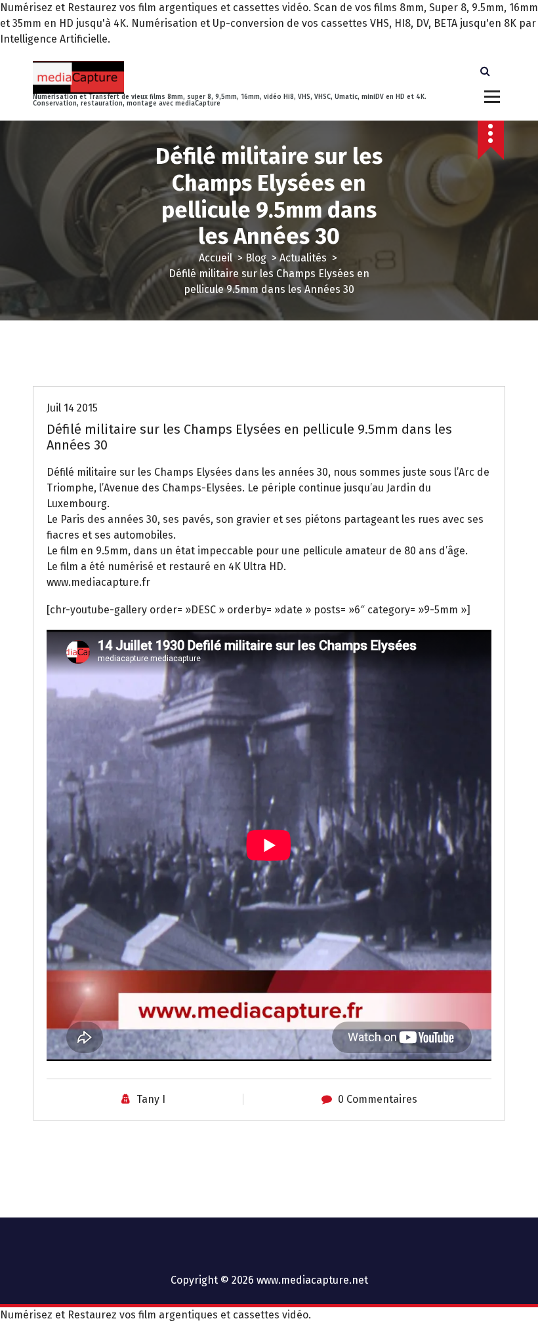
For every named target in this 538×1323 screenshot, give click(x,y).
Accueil (215, 258)
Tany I (150, 1099)
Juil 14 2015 (72, 408)
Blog (255, 258)
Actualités (303, 258)
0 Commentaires (377, 1099)
